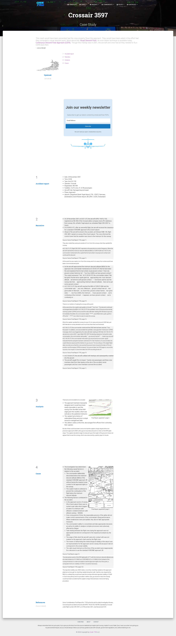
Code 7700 (93, 632)
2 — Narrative (66, 57)
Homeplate (73, 4)
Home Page (81, 622)
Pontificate (132, 4)
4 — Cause (66, 63)
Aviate (83, 4)
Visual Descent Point (88, 40)
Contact (96, 622)
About (88, 622)
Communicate (108, 4)
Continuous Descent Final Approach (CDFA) (53, 43)
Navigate (94, 4)
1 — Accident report (68, 54)
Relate (120, 4)
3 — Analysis (66, 60)
